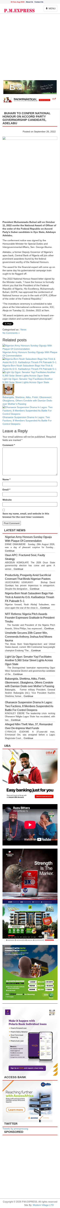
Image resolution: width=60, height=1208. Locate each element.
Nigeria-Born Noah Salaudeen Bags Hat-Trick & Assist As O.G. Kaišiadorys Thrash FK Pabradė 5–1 (29, 597)
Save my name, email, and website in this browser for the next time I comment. (25, 515)
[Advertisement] (30, 49)
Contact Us (38, 2)
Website (7, 499)
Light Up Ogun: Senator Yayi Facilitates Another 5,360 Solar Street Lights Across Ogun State (29, 660)
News (23, 329)
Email (6, 489)
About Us (29, 2)
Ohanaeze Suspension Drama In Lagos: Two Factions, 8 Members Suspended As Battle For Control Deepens (27, 420)
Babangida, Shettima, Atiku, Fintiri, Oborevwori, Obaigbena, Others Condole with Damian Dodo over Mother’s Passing (27, 400)
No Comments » (11, 333)
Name (6, 479)
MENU (51, 9)
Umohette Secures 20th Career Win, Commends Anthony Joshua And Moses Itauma (28, 636)
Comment (8, 445)
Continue (9, 550)
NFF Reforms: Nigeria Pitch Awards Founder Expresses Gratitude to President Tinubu (29, 618)
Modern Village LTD (43, 1205)
